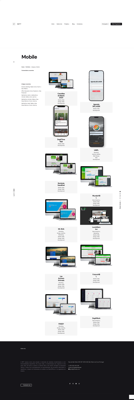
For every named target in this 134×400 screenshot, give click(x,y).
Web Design (96, 156)
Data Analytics (96, 203)
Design (59, 240)
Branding (96, 152)
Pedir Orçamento (116, 24)
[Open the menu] (14, 24)
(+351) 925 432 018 (73, 382)
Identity (94, 154)
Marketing (61, 242)
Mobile (59, 100)
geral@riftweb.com (75, 385)
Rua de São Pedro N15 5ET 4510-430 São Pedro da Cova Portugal (86, 378)
